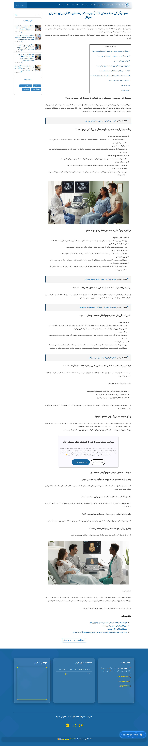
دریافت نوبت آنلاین (81, 462)
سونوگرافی (37, 86)
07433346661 (98, 462)
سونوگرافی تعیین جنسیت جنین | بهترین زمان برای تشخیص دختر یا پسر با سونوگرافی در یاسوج (25, 28)
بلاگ (68, 5)
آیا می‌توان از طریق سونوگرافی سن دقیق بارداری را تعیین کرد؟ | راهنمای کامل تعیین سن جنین (24, 68)
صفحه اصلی (84, 5)
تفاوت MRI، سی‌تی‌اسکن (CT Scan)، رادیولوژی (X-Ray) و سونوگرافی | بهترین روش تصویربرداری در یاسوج (26, 57)
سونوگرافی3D (36, 89)
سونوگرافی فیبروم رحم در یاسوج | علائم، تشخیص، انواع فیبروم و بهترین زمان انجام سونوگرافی (25, 47)
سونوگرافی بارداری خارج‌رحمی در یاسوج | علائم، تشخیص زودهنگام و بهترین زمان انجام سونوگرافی (24, 37)
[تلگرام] (67, 726)
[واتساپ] (74, 726)
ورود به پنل (20, 4)
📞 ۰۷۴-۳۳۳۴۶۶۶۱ (124, 681)
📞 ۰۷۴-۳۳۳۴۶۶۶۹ (124, 677)
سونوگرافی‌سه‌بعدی (25, 86)
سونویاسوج (26, 89)
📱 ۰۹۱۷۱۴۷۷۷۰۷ (125, 686)
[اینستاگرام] (80, 726)
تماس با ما (60, 5)
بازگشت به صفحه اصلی (73, 640)
